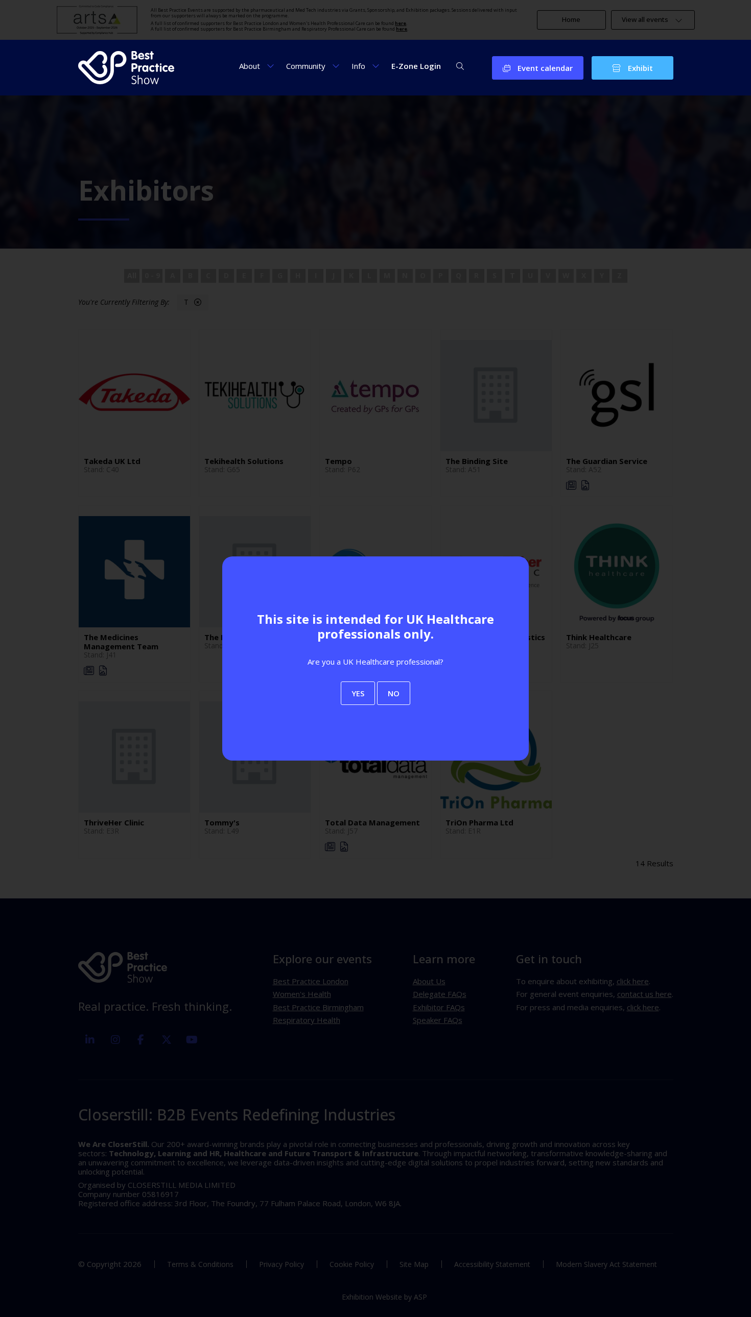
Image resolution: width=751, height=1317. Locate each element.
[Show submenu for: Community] (336, 65)
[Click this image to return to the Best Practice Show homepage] (126, 67)
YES (357, 693)
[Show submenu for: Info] (375, 65)
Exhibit (639, 68)
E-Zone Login (416, 66)
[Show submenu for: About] (270, 65)
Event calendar (544, 68)
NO (394, 693)
